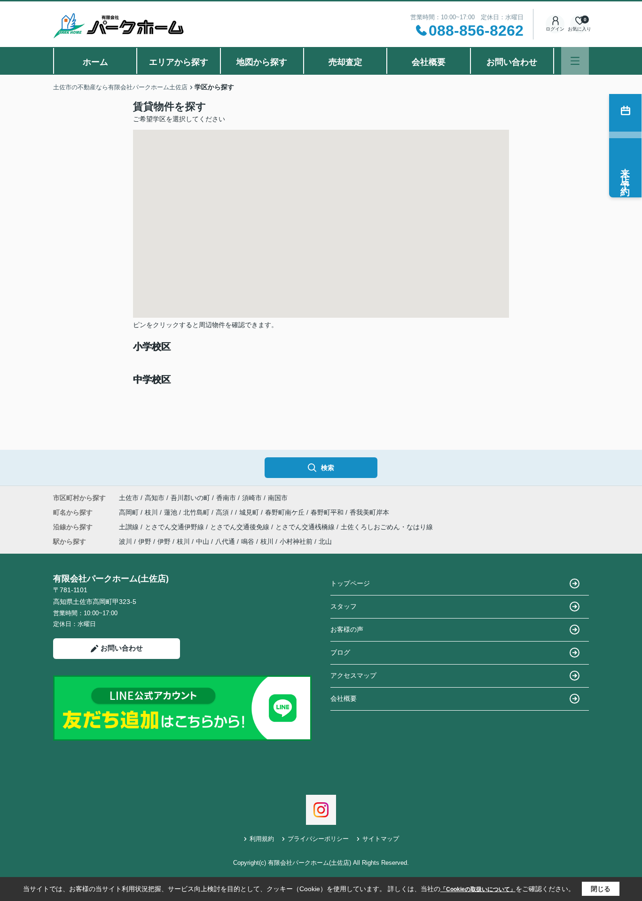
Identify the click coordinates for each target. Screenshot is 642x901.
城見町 (250, 512)
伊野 (144, 541)
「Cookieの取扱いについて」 (478, 889)
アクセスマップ (353, 675)
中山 (202, 541)
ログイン (555, 28)
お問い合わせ (511, 62)
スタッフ (343, 606)
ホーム (95, 62)
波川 (125, 541)
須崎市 (252, 497)
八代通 (225, 541)
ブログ (340, 652)
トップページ (350, 583)
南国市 (278, 497)
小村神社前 (296, 541)
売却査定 (345, 62)
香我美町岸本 (369, 512)
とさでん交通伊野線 (175, 527)
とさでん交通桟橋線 (306, 527)
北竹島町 (197, 512)
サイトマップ (380, 838)
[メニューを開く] (575, 61)
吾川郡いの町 (190, 497)
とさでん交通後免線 (240, 527)
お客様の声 (346, 629)
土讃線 (130, 527)
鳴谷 (247, 541)
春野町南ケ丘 (285, 512)
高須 (223, 512)
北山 (325, 541)
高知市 (154, 497)
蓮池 (171, 512)
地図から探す (261, 62)
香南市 (226, 497)
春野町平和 (328, 512)
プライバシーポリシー (318, 838)
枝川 (152, 512)
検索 (327, 467)
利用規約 (262, 838)
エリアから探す (178, 62)
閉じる (601, 889)
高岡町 (130, 512)
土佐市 (129, 497)
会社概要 (429, 62)
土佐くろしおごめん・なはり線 (387, 527)
